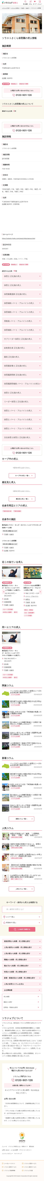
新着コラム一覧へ (21, 819)
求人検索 (6, 996)
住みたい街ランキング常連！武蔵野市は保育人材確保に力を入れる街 (25, 733)
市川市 (33, 602)
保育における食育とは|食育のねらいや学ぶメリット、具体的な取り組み (26, 855)
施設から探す (8, 1002)
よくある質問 (14, 1150)
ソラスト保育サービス (10, 1167)
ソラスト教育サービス (30, 1167)
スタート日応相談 (8, 609)
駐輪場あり (14, 84)
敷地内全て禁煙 (23, 84)
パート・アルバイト (32, 596)
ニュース (4, 1146)
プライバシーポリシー (25, 1150)
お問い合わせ (5, 1150)
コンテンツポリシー (7, 1153)
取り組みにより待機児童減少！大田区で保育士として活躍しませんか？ (25, 723)
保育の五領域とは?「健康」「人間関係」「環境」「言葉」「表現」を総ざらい (25, 834)
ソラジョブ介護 (28, 1170)
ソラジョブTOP (5, 8)
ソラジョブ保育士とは (14, 1146)
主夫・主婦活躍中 (29, 612)
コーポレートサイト (9, 1163)
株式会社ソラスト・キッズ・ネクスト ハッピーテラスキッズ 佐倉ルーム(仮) (21, 526)
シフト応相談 (28, 615)
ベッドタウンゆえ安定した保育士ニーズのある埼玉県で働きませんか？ (25, 692)
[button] (22, 276)
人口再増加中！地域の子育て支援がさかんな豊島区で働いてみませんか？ (25, 744)
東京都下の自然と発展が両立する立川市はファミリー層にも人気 (25, 702)
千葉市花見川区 (7, 511)
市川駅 (28, 605)
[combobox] (23, 909)
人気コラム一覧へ (21, 889)
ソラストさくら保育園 (9, 541)
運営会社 (31, 1146)
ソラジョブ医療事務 (9, 1170)
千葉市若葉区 (17, 511)
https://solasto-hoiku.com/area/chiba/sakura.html (18, 238)
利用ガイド (25, 1146)
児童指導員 (7, 602)
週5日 (15, 612)
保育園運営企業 (7, 582)
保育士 (28, 599)
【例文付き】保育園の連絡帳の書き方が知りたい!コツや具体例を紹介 (25, 866)
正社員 (6, 599)
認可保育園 (6, 84)
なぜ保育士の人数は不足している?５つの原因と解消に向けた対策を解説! (25, 876)
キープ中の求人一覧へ (22, 475)
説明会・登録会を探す (11, 1007)
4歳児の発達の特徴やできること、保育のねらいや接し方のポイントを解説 (25, 845)
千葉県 (22, 8)
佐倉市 (27, 8)
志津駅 (4, 78)
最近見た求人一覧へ (22, 499)
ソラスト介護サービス (30, 1163)
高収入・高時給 (28, 610)
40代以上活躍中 (7, 612)
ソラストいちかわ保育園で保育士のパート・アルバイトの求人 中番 (32, 587)
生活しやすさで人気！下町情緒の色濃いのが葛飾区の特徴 (25, 712)
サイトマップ (18, 1153)
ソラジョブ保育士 (15, 8)
